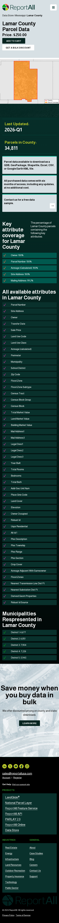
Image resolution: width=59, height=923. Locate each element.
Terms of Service (23, 915)
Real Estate (11, 847)
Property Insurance (14, 876)
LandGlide (12, 797)
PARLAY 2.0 (12, 819)
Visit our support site (21, 784)
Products (8, 790)
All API (13, 813)
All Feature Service (21, 808)
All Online (15, 824)
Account (6, 777)
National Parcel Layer (18, 802)
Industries (9, 840)
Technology (11, 882)
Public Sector (11, 888)
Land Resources (13, 865)
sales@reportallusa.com (17, 773)
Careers (34, 865)
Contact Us (35, 870)
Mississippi (20, 15)
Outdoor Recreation (15, 870)
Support (34, 876)
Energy (8, 853)
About (33, 847)
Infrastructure (12, 859)
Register (17, 777)
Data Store (8, 15)
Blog (32, 859)
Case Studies (36, 853)
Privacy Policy (8, 915)
